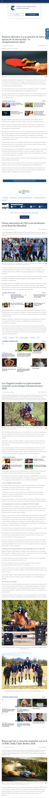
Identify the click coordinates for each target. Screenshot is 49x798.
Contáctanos (24, 217)
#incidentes (32, 337)
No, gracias (17, 14)
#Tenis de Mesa (13, 197)
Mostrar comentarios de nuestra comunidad (25, 180)
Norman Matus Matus (9, 45)
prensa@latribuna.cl (34, 212)
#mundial (5, 337)
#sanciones (11, 337)
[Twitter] (24, 207)
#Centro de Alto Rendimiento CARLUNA (25, 197)
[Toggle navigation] (2, 1)
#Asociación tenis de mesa (40, 197)
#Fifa (17, 337)
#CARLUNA (4, 200)
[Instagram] (33, 207)
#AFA (38, 337)
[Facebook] (15, 207)
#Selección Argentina (24, 337)
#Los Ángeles (5, 197)
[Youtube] (42, 207)
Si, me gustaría (32, 14)
